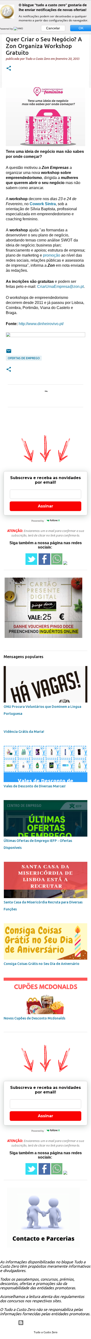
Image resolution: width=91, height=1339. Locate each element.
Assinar (45, 506)
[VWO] (19, 28)
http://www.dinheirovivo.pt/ (41, 324)
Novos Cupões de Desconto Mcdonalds (34, 1018)
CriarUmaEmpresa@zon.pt (60, 286)
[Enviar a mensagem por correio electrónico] (9, 352)
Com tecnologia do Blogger (48, 1322)
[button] (9, 68)
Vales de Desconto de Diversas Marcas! (35, 786)
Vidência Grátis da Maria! (24, 732)
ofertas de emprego (24, 358)
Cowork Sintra (43, 204)
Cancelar (53, 28)
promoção (51, 255)
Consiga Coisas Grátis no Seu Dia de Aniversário (41, 964)
